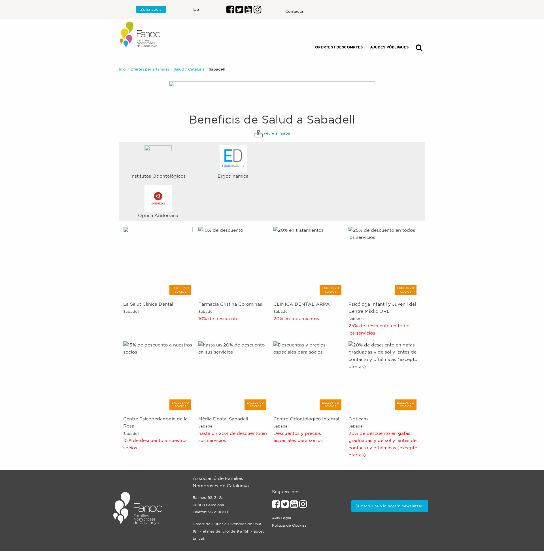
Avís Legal (281, 518)
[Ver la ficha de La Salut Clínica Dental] (158, 260)
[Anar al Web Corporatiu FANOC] (140, 35)
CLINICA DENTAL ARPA (301, 304)
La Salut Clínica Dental (148, 304)
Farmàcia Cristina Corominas (230, 304)
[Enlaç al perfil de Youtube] (248, 11)
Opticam (358, 418)
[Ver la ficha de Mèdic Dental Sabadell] (233, 375)
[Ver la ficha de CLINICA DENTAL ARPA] (308, 260)
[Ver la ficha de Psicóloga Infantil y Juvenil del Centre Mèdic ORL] (383, 260)
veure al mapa (277, 133)
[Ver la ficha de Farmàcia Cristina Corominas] (233, 260)
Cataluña (196, 69)
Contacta (294, 11)
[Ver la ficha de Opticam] (383, 375)
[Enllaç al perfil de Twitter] (239, 11)
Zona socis (151, 9)
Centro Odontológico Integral (306, 418)
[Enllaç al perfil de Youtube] (294, 505)
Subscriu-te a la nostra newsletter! (390, 506)
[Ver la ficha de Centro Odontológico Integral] (308, 375)
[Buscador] (419, 49)
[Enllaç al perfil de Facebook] (230, 11)
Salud (179, 69)
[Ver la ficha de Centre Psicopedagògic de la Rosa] (158, 375)
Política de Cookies (289, 525)
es (196, 9)
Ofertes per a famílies (149, 69)
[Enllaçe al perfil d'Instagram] (303, 505)
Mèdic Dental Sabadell (223, 418)
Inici (122, 69)
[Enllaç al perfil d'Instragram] (257, 11)
